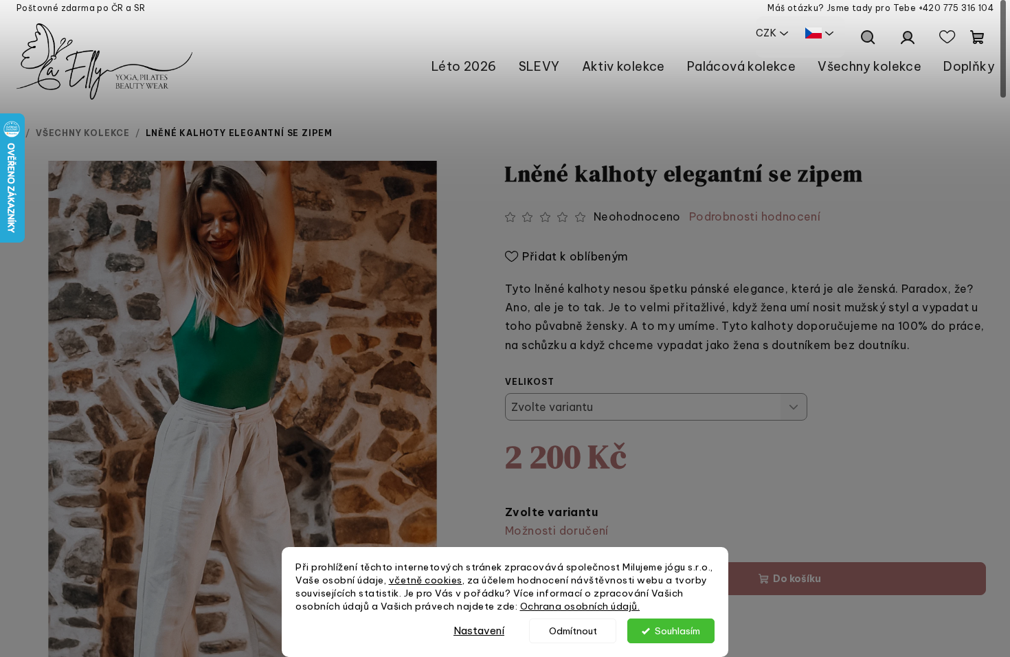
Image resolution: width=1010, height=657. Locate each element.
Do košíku (797, 578)
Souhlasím (677, 631)
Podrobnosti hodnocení (754, 216)
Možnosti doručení (557, 530)
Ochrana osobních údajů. (580, 606)
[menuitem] (464, 66)
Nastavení (478, 630)
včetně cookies (425, 580)
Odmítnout (573, 631)
